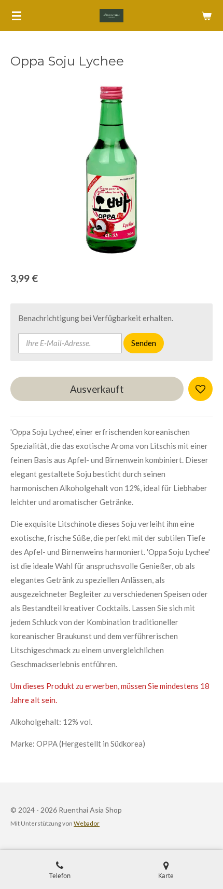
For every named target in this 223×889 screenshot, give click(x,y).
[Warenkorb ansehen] (206, 15)
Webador (87, 823)
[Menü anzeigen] (16, 15)
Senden (143, 343)
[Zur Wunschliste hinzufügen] (200, 389)
